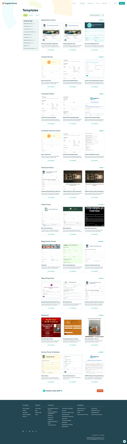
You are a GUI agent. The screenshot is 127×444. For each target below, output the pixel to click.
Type (25, 15)
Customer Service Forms (30, 31)
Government (50, 417)
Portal (78, 412)
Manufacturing (65, 414)
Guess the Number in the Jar (92, 339)
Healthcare (50, 419)
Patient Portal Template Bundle (92, 117)
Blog (36, 410)
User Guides (38, 408)
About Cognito (26, 408)
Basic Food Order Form (46, 228)
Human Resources (52, 425)
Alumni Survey (44, 375)
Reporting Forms (28, 42)
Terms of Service (95, 435)
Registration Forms (29, 40)
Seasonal (26, 45)
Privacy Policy (101, 435)
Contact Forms (28, 26)
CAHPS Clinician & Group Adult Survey (94, 375)
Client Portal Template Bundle (70, 80)
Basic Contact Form (46, 80)
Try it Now (100, 390)
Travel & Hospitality (66, 420)
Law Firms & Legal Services (68, 412)
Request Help (38, 412)
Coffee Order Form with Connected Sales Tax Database (98, 191)
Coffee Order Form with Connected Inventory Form (75, 191)
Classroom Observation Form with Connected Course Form (55, 191)
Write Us (25, 416)
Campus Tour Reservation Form (92, 265)
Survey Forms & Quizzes (30, 48)
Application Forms (29, 23)
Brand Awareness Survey (69, 375)
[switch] (110, 3)
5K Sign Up (44, 265)
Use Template (51, 49)
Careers (24, 410)
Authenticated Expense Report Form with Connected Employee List (57, 302)
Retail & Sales (65, 426)
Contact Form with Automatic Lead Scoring (95, 80)
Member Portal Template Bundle (71, 117)
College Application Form (69, 43)
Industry (31, 15)
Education (50, 415)
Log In (115, 3)
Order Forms (27, 37)
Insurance (64, 410)
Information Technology (67, 408)
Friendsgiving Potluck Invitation (70, 339)
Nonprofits (64, 418)
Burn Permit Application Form (92, 43)
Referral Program (27, 414)
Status (36, 414)
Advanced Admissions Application (49, 43)
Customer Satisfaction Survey (92, 154)
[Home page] (9, 3)
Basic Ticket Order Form (91, 228)
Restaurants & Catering (67, 424)
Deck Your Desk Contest (47, 339)
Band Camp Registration (69, 265)
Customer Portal (28, 29)
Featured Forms (28, 34)
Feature (37, 15)
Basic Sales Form (67, 228)
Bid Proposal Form (67, 302)
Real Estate (64, 422)
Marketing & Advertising (67, 416)
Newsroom (25, 412)
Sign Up (122, 3)
